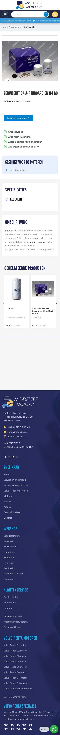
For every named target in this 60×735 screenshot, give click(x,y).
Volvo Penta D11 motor (15, 677)
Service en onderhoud (15, 479)
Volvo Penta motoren (20, 638)
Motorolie (9, 557)
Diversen (8, 579)
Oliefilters (9, 562)
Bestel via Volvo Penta (15, 696)
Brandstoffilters (12, 535)
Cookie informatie (13, 616)
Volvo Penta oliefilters (15, 317)
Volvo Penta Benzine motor (18, 688)
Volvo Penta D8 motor (15, 672)
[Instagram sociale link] (9, 457)
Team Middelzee (12, 512)
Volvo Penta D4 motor (15, 661)
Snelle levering (11, 597)
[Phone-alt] (55, 14)
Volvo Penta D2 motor (15, 650)
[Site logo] (30, 4)
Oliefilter (10, 308)
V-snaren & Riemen (13, 573)
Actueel (7, 506)
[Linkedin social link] (13, 457)
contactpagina (36, 241)
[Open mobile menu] (5, 14)
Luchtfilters (9, 551)
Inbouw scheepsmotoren (16, 485)
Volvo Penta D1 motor (15, 645)
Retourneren (10, 602)
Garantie (8, 607)
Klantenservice (16, 590)
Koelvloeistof (10, 546)
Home (4, 26)
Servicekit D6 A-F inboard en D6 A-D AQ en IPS (42, 311)
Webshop (16, 26)
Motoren (8, 496)
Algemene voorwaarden (16, 621)
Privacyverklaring (12, 627)
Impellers (8, 541)
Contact (8, 517)
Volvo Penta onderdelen (16, 490)
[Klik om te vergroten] (8, 81)
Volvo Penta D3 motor (15, 656)
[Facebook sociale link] (5, 457)
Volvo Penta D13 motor (16, 683)
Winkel (7, 501)
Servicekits (29, 26)
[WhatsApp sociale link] (17, 457)
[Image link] (20, 401)
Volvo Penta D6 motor (15, 666)
